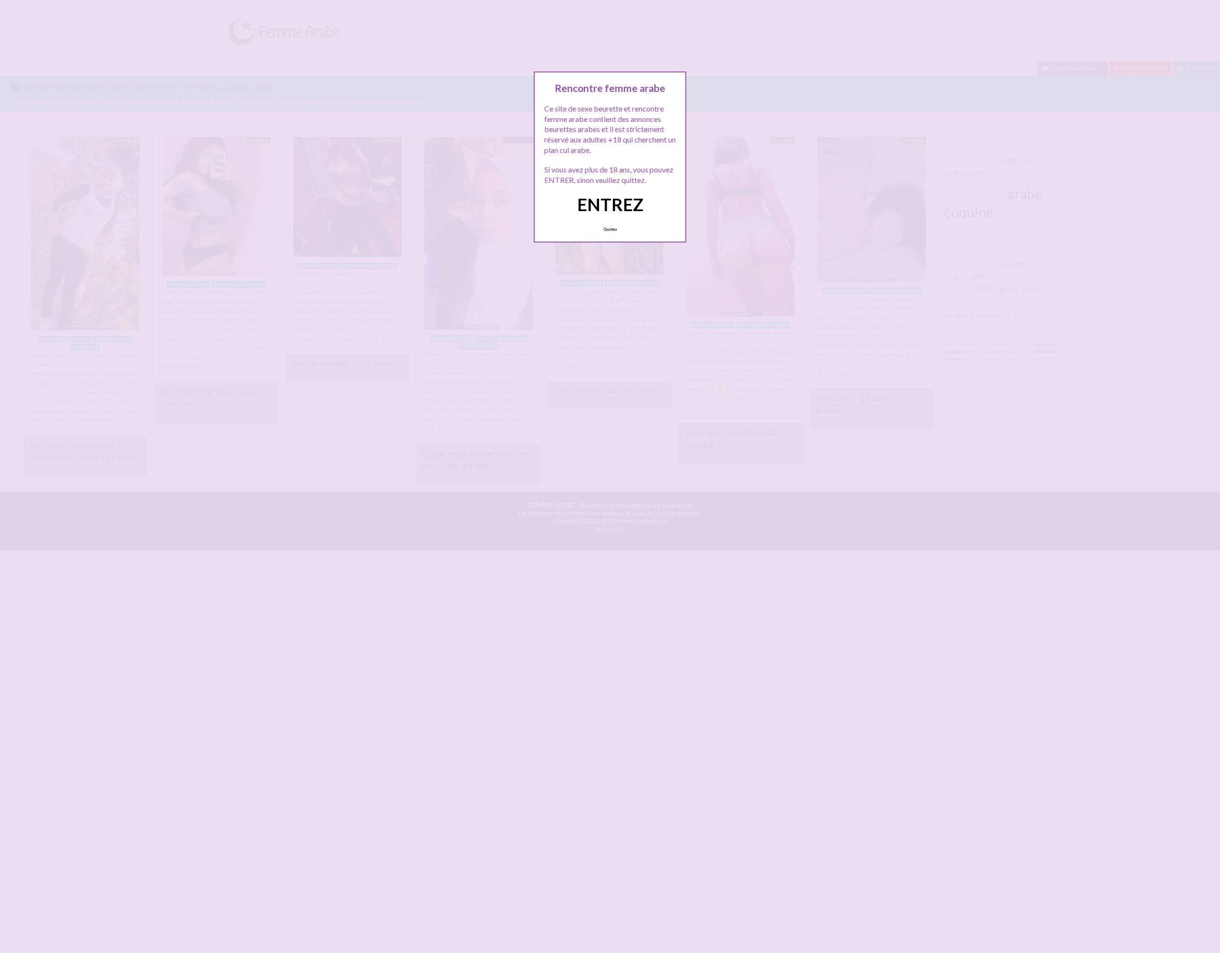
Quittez (610, 229)
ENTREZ (610, 204)
